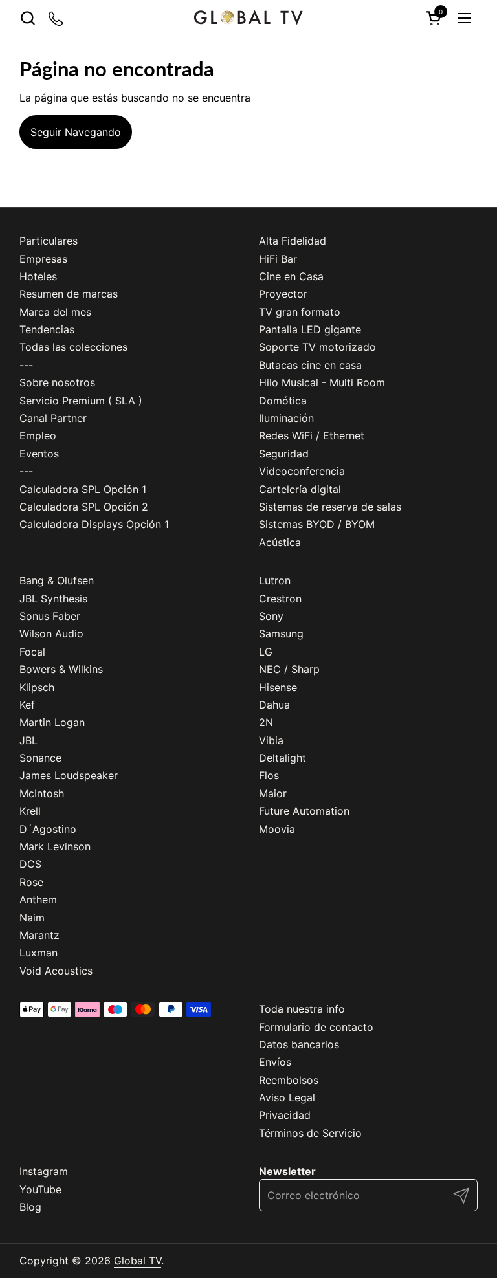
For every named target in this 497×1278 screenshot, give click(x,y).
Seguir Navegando (75, 132)
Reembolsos (288, 1080)
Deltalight (282, 757)
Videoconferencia (302, 471)
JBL (28, 740)
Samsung (281, 633)
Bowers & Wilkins (61, 669)
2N (266, 722)
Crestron (280, 598)
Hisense (278, 687)
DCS (30, 863)
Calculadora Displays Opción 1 (94, 524)
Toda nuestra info (302, 1008)
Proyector (283, 293)
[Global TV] (248, 18)
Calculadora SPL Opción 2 (83, 506)
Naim (32, 917)
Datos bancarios (299, 1044)
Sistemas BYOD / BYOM (317, 524)
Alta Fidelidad (292, 240)
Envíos (275, 1061)
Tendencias (46, 329)
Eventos (39, 453)
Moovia (277, 828)
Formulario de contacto (316, 1026)
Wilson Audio (51, 633)
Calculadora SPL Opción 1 (82, 489)
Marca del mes (55, 311)
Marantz (39, 935)
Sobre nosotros (57, 382)
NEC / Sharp (289, 669)
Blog (30, 1206)
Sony (271, 616)
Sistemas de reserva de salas (330, 506)
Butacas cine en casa (310, 364)
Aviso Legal (287, 1097)
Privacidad (285, 1114)
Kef (27, 704)
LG (265, 651)
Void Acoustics (56, 970)
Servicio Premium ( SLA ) (80, 400)
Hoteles (38, 276)
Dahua (274, 704)
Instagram (43, 1171)
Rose (31, 882)
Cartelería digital (300, 489)
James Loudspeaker (68, 775)
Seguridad (284, 453)
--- (26, 364)
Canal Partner (53, 418)
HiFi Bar (278, 258)
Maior (273, 793)
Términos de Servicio (310, 1133)
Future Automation (304, 810)
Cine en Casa (291, 276)
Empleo (37, 435)
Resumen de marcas (68, 293)
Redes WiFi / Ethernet (311, 435)
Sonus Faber (49, 616)
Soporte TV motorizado (317, 346)
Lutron (275, 580)
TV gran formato (299, 311)
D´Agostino (47, 828)
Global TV (137, 1260)
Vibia (271, 740)
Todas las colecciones (73, 346)
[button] (27, 18)
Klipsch (36, 687)
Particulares (48, 240)
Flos (269, 775)
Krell (30, 810)
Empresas (43, 258)
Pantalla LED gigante (310, 329)
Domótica (283, 400)
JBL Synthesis (53, 598)
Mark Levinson (55, 846)
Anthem (38, 899)
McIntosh (41, 793)
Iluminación (286, 418)
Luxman (38, 952)
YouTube (40, 1189)
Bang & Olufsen (56, 580)
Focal (32, 651)
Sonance (40, 757)
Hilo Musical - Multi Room (322, 382)
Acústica (280, 542)
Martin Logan (52, 722)
